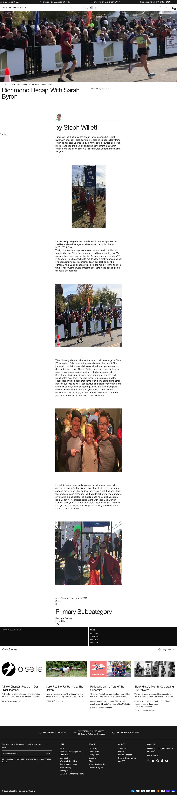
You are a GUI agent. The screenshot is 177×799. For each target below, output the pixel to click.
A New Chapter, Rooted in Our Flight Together (20, 688)
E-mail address (9, 753)
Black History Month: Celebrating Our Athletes (154, 688)
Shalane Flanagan (72, 245)
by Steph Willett (76, 128)
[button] (160, 7)
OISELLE (13, 791)
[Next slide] (165, 650)
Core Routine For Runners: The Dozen (64, 688)
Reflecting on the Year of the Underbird (107, 688)
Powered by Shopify (26, 791)
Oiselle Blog (14, 84)
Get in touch (152, 755)
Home (4, 84)
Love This (60, 621)
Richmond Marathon (81, 253)
